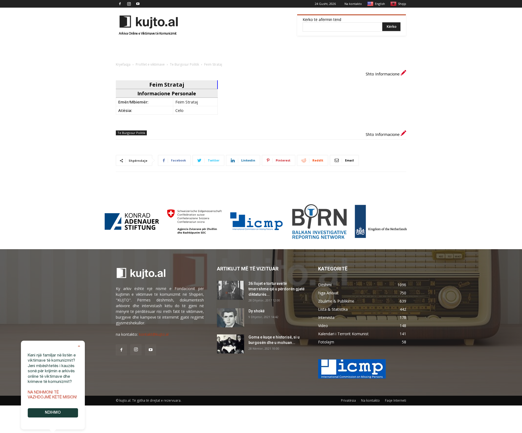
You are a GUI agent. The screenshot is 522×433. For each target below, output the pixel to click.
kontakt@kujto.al (154, 334)
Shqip (402, 4)
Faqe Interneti (395, 400)
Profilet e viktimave (150, 64)
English (380, 4)
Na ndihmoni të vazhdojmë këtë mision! (52, 395)
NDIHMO (53, 413)
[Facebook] (120, 4)
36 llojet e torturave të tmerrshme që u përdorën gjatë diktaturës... (276, 289)
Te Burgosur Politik (184, 64)
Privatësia (348, 400)
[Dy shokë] (230, 317)
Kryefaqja (123, 64)
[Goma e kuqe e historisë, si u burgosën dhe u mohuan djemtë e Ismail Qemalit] (230, 343)
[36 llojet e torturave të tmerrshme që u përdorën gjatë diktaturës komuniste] (230, 290)
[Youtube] (138, 4)
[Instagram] (129, 4)
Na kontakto (353, 4)
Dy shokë (256, 311)
